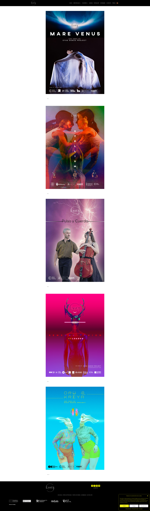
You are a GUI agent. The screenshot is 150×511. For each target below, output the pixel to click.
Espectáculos (76, 3)
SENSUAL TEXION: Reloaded (53, 379)
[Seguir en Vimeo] (97, 486)
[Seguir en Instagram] (92, 486)
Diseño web (10, 504)
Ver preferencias (144, 505)
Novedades (102, 3)
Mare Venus (49, 96)
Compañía (84, 3)
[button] (147, 495)
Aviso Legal (140, 508)
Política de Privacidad (135, 508)
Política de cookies (76, 494)
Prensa (113, 3)
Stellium (48, 191)
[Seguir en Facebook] (94, 486)
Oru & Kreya (49, 472)
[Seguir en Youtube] (99, 486)
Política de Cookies (128, 508)
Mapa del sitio (89, 494)
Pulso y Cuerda (50, 284)
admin (48, 474)
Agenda (91, 3)
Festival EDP (96, 3)
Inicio (70, 3)
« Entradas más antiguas (50, 480)
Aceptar (124, 505)
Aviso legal (60, 494)
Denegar (134, 505)
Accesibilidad (83, 494)
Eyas (48, 98)
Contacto (108, 3)
